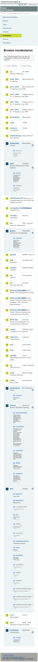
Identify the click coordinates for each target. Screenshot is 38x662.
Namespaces (7, 43)
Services (5, 39)
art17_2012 (14, 102)
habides (13, 268)
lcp (11, 365)
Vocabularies (7, 35)
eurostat (13, 216)
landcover (14, 337)
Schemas (6, 32)
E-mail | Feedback (8, 655)
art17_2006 (14, 94)
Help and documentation (10, 17)
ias (11, 275)
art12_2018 (14, 87)
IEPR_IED (14, 320)
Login (22, 4)
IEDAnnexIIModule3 (16, 298)
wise (12, 622)
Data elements (7, 28)
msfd (12, 373)
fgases (12, 231)
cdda (12, 123)
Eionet (10, 13)
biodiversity (14, 117)
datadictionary (16, 136)
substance (19, 473)
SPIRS (18, 463)
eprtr (12, 163)
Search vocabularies (12, 66)
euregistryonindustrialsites (16, 208)
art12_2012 (14, 79)
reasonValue (19, 426)
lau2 (11, 350)
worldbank (14, 630)
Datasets (5, 21)
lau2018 (13, 355)
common (13, 128)
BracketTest (19, 500)
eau (17, 515)
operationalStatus (19, 413)
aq (11, 72)
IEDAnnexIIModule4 (16, 310)
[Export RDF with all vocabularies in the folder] (32, 145)
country (18, 637)
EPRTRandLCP (16, 198)
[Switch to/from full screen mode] (25, 5)
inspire (13, 329)
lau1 (11, 345)
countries (19, 238)
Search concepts (27, 66)
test (11, 489)
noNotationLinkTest (19, 541)
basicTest (19, 494)
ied (11, 283)
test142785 (19, 555)
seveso (13, 405)
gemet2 (13, 255)
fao (11, 223)
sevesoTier (19, 450)
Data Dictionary (18, 13)
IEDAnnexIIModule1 (16, 290)
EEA (11, 2)
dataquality (14, 143)
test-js (18, 547)
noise (12, 380)
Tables (5, 24)
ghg (11, 260)
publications (15, 388)
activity (18, 173)
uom (12, 615)
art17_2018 (14, 110)
